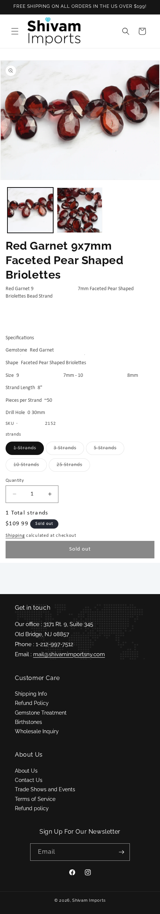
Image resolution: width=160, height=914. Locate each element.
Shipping (15, 535)
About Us (26, 771)
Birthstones (28, 722)
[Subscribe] (121, 852)
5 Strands (109, 450)
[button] (15, 31)
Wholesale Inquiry (37, 731)
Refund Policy (32, 703)
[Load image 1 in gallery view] (30, 210)
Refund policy (32, 808)
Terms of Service (35, 799)
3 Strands (69, 450)
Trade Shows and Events (45, 789)
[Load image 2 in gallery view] (80, 210)
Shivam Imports (89, 900)
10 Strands (30, 467)
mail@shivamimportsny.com (69, 654)
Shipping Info (31, 694)
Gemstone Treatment (41, 713)
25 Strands (73, 467)
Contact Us (28, 780)
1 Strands (28, 450)
